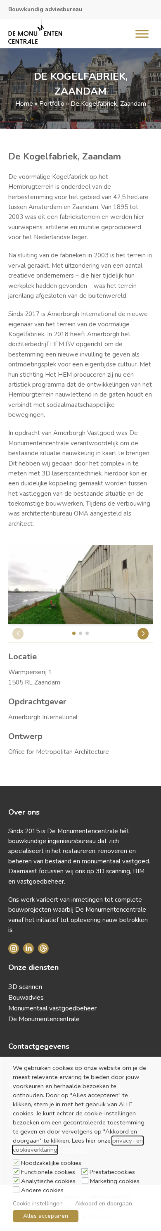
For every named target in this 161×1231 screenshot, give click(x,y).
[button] (143, 633)
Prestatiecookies (112, 1172)
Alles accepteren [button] (45, 1216)
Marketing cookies (115, 1181)
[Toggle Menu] (142, 34)
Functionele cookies (48, 1172)
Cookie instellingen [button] (38, 1203)
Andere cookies (42, 1190)
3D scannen (25, 986)
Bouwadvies (26, 997)
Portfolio (51, 103)
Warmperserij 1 (30, 672)
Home (24, 103)
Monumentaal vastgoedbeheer (52, 1008)
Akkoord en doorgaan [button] (103, 1203)
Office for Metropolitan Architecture (58, 752)
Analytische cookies (48, 1181)
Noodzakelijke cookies (51, 1163)
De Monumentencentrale (44, 1019)
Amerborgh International (43, 717)
